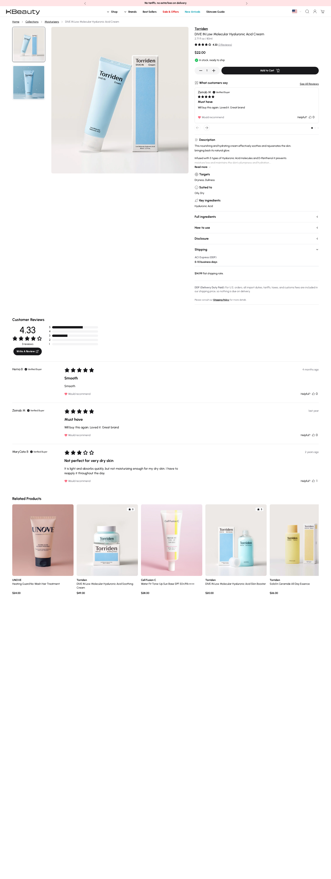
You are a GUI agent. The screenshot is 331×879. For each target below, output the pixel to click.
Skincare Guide (215, 11)
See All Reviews (309, 84)
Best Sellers (149, 11)
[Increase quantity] (214, 71)
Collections (32, 21)
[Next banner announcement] (246, 3)
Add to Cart (267, 70)
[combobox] (297, 11)
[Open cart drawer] (322, 11)
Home (15, 21)
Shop (114, 11)
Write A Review (25, 351)
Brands (132, 11)
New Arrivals (192, 11)
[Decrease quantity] (201, 71)
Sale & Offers (171, 11)
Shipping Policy (221, 299)
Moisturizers (52, 21)
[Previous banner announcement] (85, 3)
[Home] (23, 11)
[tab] (312, 128)
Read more (201, 167)
